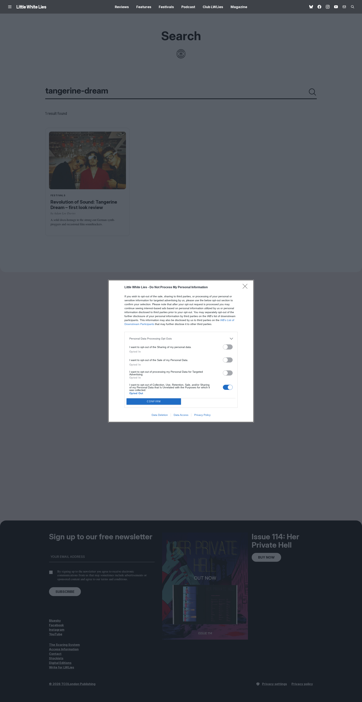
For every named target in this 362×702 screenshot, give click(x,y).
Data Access (181, 414)
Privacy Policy (202, 414)
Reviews (122, 7)
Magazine (239, 7)
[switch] (228, 346)
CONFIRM (154, 401)
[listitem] (181, 339)
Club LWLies (213, 7)
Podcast (188, 7)
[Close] (246, 287)
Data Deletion (160, 414)
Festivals (166, 7)
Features (143, 7)
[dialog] (181, 351)
